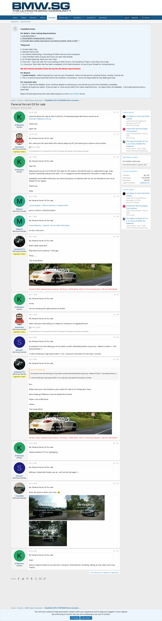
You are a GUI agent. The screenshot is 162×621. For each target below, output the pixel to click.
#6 (118, 237)
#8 (118, 315)
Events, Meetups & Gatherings (137, 151)
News (15, 17)
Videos (23, 17)
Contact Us (91, 17)
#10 (117, 359)
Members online (130, 157)
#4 (118, 196)
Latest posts (128, 112)
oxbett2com (145, 182)
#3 (118, 157)
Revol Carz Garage (132, 125)
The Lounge (130, 138)
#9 (118, 337)
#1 (118, 112)
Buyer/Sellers (73, 94)
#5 (118, 216)
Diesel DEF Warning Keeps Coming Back (137, 129)
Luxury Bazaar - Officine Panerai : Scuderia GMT (48, 205)
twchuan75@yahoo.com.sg (40, 119)
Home (42, 17)
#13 (117, 483)
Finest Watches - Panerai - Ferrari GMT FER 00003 (49, 225)
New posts (15, 22)
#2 (118, 134)
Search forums (25, 22)
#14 (117, 551)
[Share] (114, 112)
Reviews (33, 17)
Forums (52, 17)
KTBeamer (16, 108)
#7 (118, 294)
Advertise (103, 17)
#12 (117, 463)
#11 (117, 443)
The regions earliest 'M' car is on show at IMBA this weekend (137, 143)
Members (77, 17)
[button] (70, 17)
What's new (63, 17)
